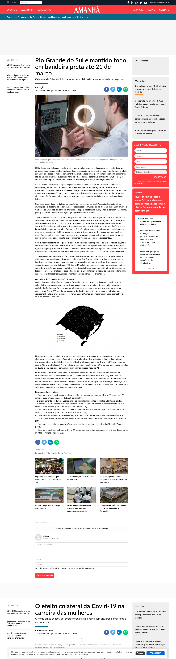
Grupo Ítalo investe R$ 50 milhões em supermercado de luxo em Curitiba (150, 89)
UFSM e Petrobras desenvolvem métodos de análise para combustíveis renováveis (80, 508)
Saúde (68, 453)
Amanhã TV (27, 10)
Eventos (12, 10)
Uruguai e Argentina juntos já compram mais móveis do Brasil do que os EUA (113, 479)
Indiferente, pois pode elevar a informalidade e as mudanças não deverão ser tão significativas (150, 257)
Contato (164, 10)
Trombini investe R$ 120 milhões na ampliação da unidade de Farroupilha (113, 508)
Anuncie (138, 10)
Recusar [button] (140, 653)
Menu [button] (13, 2)
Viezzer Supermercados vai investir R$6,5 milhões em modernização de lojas (18, 77)
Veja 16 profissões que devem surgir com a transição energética (16, 635)
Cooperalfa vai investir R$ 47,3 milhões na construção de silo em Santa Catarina (150, 104)
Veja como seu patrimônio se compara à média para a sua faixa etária (18, 89)
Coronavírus (40, 453)
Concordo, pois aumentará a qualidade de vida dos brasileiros (150, 221)
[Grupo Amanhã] (87, 9)
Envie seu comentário (45, 575)
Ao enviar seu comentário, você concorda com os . (64, 568)
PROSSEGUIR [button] (155, 653)
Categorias (44, 10)
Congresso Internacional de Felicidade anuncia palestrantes (18, 623)
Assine (151, 10)
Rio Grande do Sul (55, 453)
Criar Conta (164, 2)
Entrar (153, 2)
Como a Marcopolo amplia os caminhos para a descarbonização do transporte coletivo (150, 119)
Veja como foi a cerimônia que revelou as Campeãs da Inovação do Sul (49, 479)
